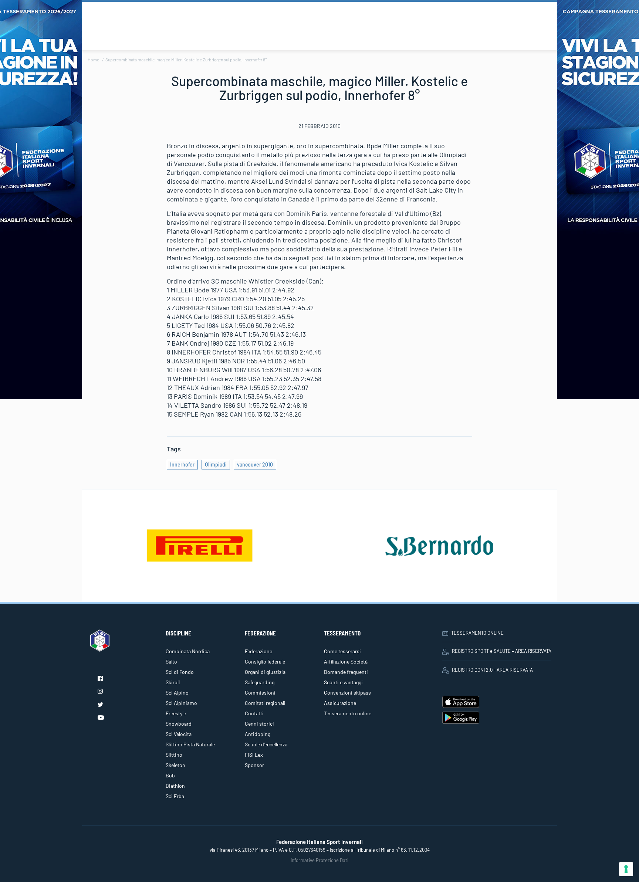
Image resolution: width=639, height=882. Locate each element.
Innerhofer (182, 464)
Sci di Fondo (180, 672)
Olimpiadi (216, 464)
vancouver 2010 (255, 464)
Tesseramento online (347, 713)
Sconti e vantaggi (343, 682)
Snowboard (179, 723)
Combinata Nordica (188, 651)
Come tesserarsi (342, 651)
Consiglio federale (265, 661)
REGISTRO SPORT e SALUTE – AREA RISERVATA (501, 651)
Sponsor (254, 765)
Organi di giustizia (265, 672)
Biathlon (175, 786)
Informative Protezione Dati (319, 860)
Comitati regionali (265, 703)
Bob (170, 775)
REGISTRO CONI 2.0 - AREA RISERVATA (492, 670)
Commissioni (260, 692)
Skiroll (173, 682)
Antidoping (257, 734)
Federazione (258, 651)
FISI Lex (254, 755)
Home (93, 59)
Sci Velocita (179, 734)
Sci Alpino (177, 692)
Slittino (174, 755)
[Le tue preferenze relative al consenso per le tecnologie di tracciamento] (626, 869)
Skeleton (175, 765)
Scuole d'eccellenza (266, 744)
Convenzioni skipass (347, 692)
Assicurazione (340, 703)
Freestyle (176, 713)
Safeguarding (259, 682)
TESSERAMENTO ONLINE (477, 633)
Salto (171, 661)
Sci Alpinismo (181, 703)
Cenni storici (259, 723)
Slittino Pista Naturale (190, 744)
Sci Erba (175, 796)
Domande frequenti (346, 672)
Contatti (254, 713)
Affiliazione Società (346, 661)
